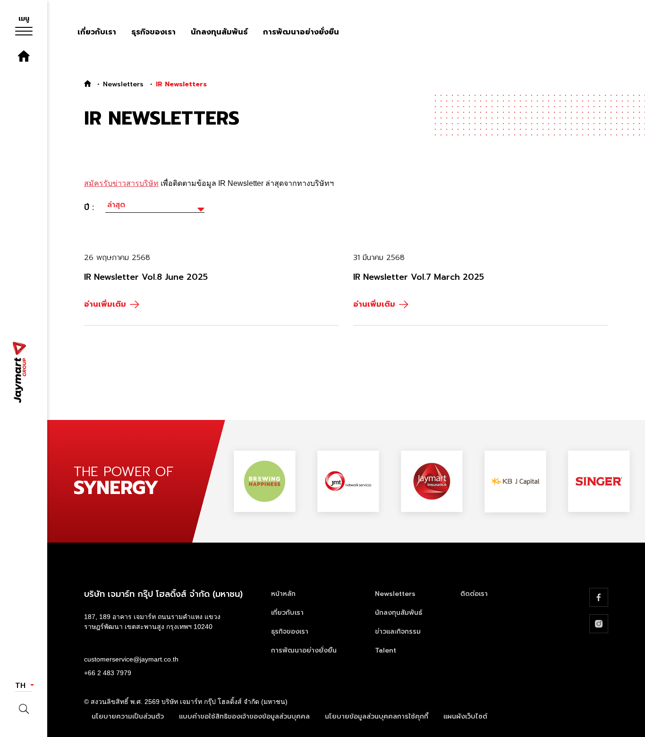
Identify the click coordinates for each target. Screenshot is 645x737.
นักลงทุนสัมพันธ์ (219, 32)
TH (21, 685)
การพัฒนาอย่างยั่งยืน (301, 32)
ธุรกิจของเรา (153, 32)
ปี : (89, 207)
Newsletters (123, 84)
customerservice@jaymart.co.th (131, 659)
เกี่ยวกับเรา (96, 32)
